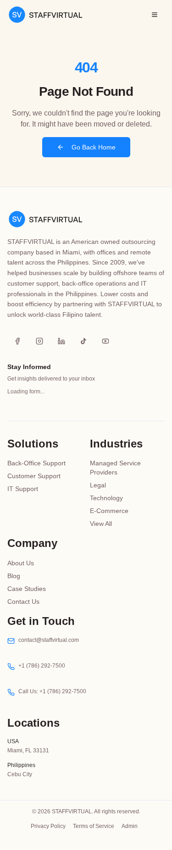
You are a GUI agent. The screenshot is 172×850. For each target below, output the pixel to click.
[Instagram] (39, 341)
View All (101, 523)
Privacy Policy (48, 826)
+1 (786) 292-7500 (41, 665)
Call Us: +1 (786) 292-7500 (52, 691)
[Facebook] (17, 341)
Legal (98, 485)
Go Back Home (94, 147)
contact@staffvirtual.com (48, 640)
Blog (13, 576)
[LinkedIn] (61, 341)
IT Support (22, 488)
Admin (130, 826)
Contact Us (23, 601)
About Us (20, 563)
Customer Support (34, 476)
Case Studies (26, 588)
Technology (106, 498)
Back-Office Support (36, 463)
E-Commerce (109, 510)
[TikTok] (83, 341)
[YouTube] (105, 341)
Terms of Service (93, 826)
